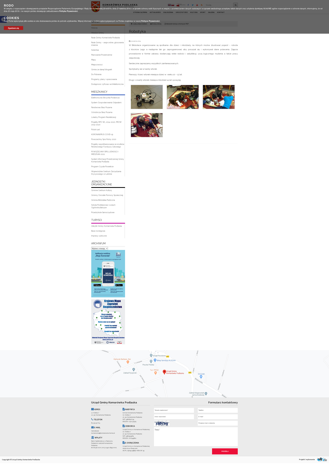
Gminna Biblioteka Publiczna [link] (103, 200)
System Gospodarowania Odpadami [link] (106, 103)
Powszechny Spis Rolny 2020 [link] (103, 139)
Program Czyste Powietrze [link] (102, 167)
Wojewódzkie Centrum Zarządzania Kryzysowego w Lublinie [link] (106, 172)
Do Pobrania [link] (96, 74)
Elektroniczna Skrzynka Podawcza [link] (105, 98)
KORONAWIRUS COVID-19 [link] (102, 134)
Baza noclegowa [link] (98, 231)
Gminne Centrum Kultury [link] (101, 190)
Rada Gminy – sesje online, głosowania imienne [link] (107, 44)
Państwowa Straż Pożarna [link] (101, 107)
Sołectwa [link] (95, 50)
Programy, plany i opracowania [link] (104, 79)
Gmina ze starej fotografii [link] (101, 69)
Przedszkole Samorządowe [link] (102, 212)
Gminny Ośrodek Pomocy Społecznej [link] (107, 195)
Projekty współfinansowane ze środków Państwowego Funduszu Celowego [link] (107, 145)
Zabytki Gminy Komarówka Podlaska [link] (106, 226)
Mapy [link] (93, 60)
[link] (108, 274)
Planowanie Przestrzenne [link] (101, 55)
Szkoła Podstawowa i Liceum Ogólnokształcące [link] (103, 206)
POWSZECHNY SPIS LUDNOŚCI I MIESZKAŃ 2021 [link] (104, 153)
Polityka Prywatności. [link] (68, 11)
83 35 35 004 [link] (95, 423)
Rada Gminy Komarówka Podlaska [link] (105, 38)
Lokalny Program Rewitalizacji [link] (103, 117)
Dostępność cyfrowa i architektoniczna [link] (107, 84)
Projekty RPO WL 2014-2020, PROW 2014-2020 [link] (106, 123)
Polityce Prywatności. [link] (150, 21)
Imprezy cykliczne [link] (99, 236)
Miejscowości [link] (97, 65)
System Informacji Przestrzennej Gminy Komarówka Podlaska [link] (107, 160)
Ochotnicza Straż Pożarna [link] (101, 112)
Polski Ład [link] (95, 130)
